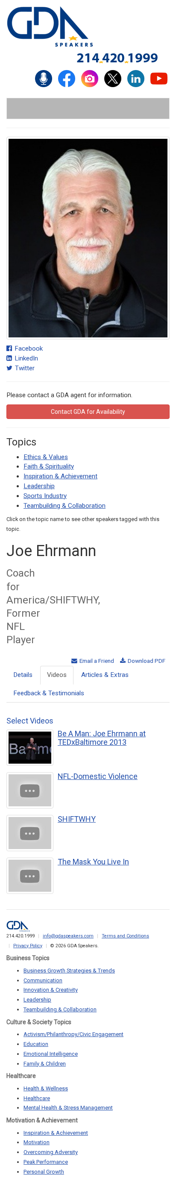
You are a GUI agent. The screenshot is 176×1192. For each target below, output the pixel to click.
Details (22, 675)
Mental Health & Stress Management (68, 1107)
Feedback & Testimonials (48, 693)
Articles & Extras (105, 675)
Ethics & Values (45, 457)
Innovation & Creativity (50, 990)
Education (35, 1044)
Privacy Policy (27, 946)
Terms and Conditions (125, 936)
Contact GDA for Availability (88, 411)
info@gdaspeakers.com (68, 936)
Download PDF (145, 660)
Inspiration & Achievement (60, 476)
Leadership (39, 486)
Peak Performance (45, 1162)
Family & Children (44, 1063)
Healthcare (36, 1098)
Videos (57, 675)
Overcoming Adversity (50, 1152)
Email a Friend (96, 660)
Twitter (24, 368)
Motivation (36, 1142)
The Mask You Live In (93, 861)
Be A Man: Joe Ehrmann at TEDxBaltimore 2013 (102, 738)
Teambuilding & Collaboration (64, 506)
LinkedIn (25, 358)
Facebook (28, 348)
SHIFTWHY (77, 818)
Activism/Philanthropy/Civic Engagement (73, 1034)
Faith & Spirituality (48, 466)
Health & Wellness (45, 1088)
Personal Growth (43, 1172)
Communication (42, 980)
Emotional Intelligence (50, 1054)
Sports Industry (45, 496)
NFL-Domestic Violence (98, 776)
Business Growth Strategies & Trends (69, 970)
